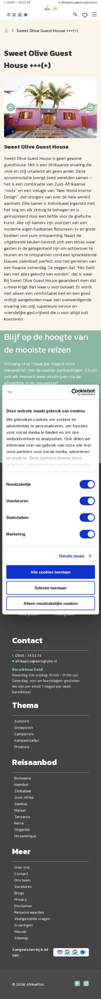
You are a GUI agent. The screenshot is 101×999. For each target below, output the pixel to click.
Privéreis (21, 747)
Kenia (19, 823)
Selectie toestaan (50, 587)
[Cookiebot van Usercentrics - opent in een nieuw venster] (72, 392)
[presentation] (10, 107)
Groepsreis (23, 727)
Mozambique (25, 836)
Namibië (21, 784)
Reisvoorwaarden (29, 912)
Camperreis (24, 734)
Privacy (20, 899)
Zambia (20, 804)
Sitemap (21, 938)
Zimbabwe (22, 791)
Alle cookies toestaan (50, 572)
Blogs (19, 893)
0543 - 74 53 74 (18, 2)
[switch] (87, 501)
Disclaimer (23, 906)
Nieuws (20, 931)
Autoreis (21, 721)
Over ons (22, 867)
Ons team (22, 880)
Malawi (20, 810)
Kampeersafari (26, 740)
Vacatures (23, 886)
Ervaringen (23, 925)
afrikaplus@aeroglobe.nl (79, 2)
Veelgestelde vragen (32, 919)
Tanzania (22, 817)
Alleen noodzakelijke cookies (50, 603)
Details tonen (71, 555)
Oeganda (22, 829)
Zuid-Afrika (24, 797)
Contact (21, 874)
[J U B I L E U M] (50, 13)
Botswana (22, 778)
